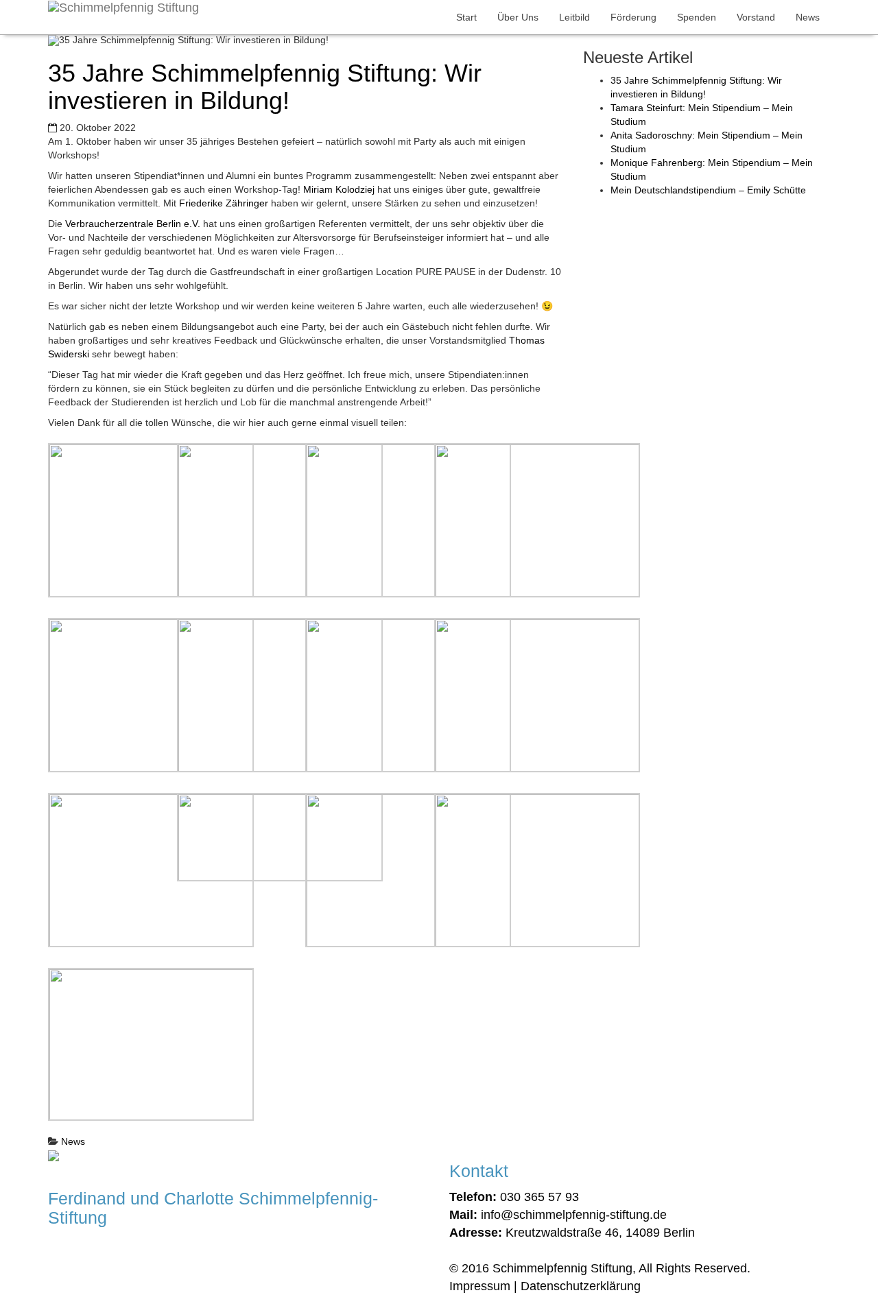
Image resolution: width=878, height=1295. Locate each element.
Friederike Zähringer (223, 203)
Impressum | (483, 1286)
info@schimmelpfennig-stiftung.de (574, 1215)
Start (466, 17)
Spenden (696, 17)
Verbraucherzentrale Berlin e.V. (132, 223)
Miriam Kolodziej (339, 189)
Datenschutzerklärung (581, 1286)
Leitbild (574, 17)
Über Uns (517, 17)
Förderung (633, 17)
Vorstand (756, 17)
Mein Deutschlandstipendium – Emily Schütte (708, 190)
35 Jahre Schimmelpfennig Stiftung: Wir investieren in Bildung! (265, 87)
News (808, 17)
